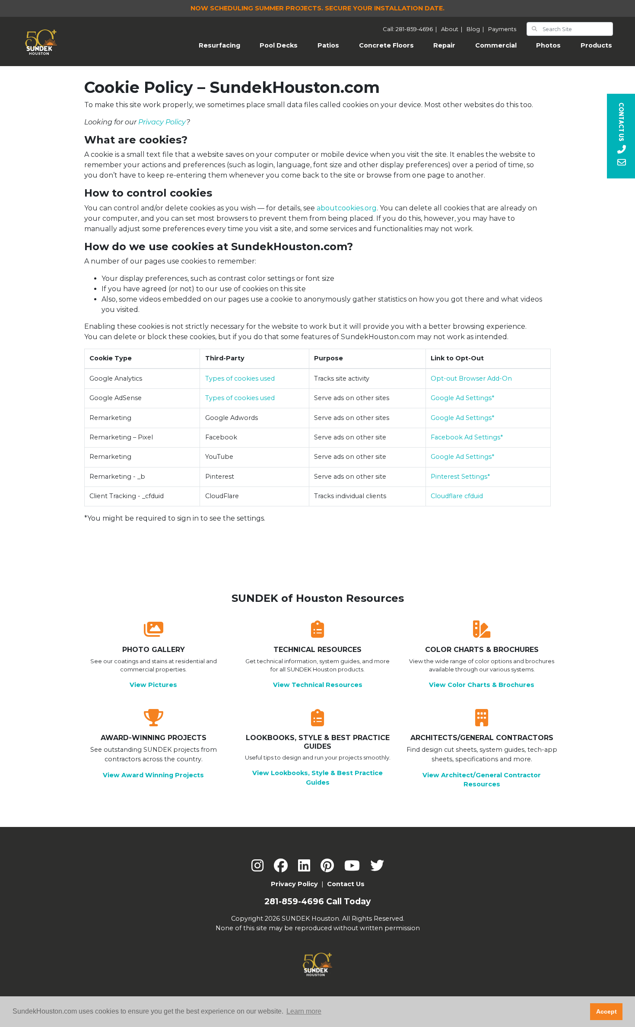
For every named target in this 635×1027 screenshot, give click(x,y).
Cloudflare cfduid (457, 496)
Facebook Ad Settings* (467, 437)
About (453, 28)
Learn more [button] (303, 1011)
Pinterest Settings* (460, 476)
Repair (444, 45)
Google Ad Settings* (462, 398)
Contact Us (346, 884)
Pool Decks (279, 45)
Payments (502, 28)
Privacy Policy (162, 122)
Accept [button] (606, 1011)
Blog (476, 28)
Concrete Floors (386, 45)
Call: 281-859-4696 (411, 28)
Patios (328, 45)
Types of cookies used (240, 378)
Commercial (496, 45)
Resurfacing (224, 45)
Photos (548, 45)
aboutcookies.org (347, 208)
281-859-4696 (294, 901)
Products (596, 45)
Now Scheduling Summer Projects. (317, 8)
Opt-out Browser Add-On (471, 378)
